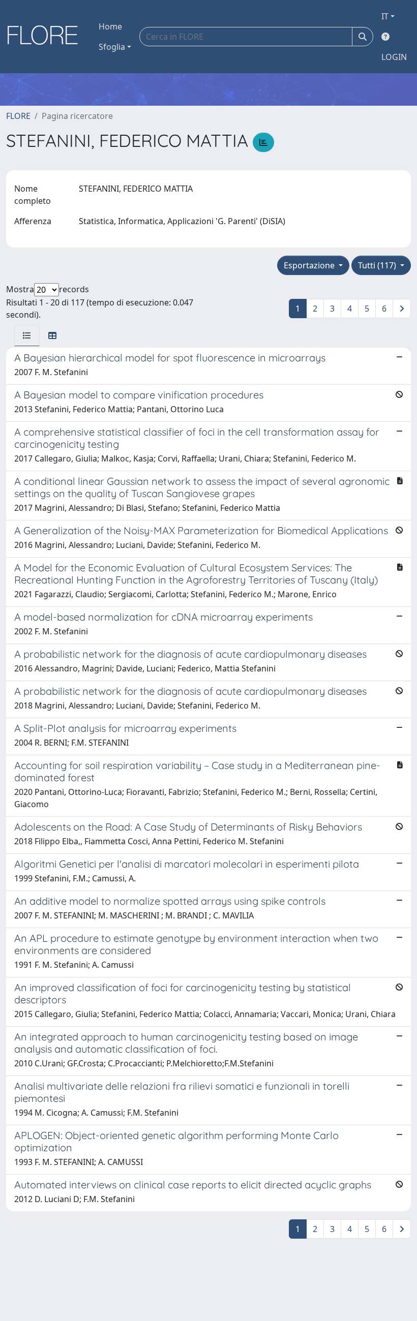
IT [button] (385, 16)
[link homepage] (46, 36)
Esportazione (310, 265)
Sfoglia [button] (112, 46)
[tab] (27, 335)
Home (110, 26)
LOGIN (394, 57)
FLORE (18, 115)
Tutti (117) (378, 265)
